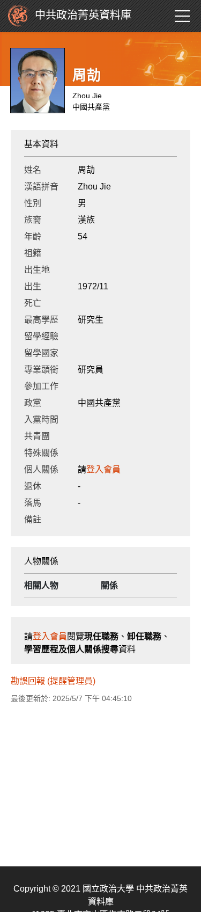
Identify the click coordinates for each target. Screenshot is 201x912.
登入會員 (103, 469)
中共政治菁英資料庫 (83, 15)
